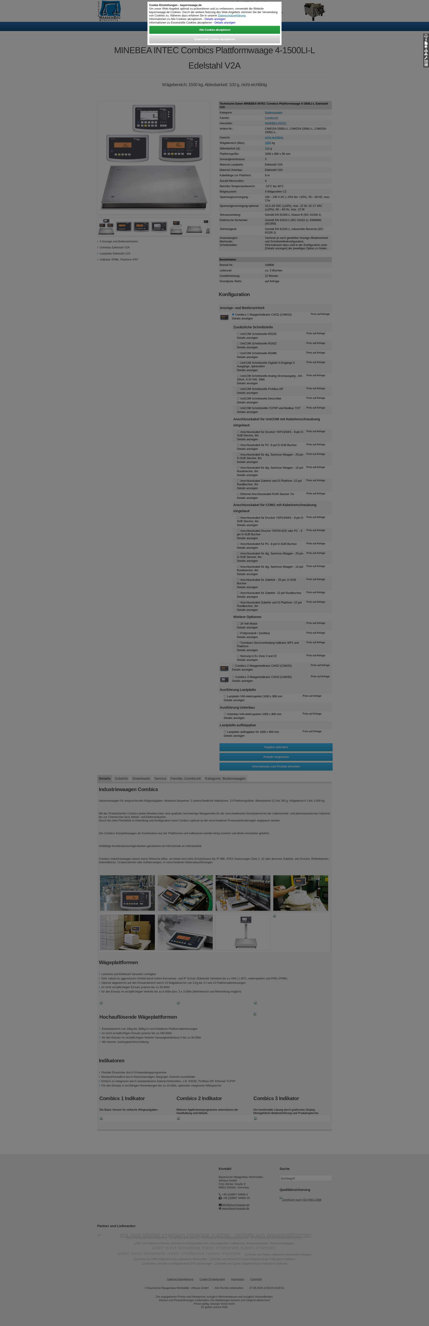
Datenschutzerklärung (232, 15)
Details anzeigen (224, 22)
